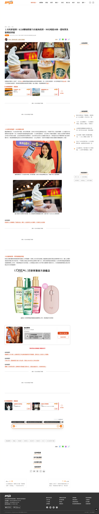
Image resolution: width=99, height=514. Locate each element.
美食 (56, 2)
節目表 (60, 501)
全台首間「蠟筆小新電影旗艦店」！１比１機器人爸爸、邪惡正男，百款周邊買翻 (84, 136)
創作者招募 (61, 499)
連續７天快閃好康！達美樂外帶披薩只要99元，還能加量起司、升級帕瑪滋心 (25, 366)
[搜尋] (90, 3)
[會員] (93, 3)
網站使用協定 (75, 501)
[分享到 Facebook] (60, 39)
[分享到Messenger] (66, 39)
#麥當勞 (20, 441)
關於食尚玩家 (49, 497)
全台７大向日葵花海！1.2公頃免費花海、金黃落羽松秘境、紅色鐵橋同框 (85, 142)
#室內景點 (84, 177)
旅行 (62, 2)
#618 (43, 441)
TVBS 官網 (86, 512)
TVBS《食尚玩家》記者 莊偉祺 (16, 39)
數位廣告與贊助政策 (77, 503)
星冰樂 (64, 81)
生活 (78, 2)
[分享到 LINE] (63, 39)
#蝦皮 (14, 441)
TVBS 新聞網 (92, 512)
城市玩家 (33, 2)
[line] (54, 507)
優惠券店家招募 (62, 497)
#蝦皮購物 (8, 441)
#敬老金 (83, 180)
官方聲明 (88, 501)
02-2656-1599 (14, 504)
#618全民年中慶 (50, 441)
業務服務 (74, 497)
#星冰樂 (32, 441)
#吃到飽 (77, 180)
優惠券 (41, 2)
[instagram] (57, 507)
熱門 (51, 2)
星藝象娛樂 (88, 503)
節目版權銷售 (88, 497)
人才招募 (48, 501)
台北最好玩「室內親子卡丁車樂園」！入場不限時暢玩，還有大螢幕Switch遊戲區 (84, 149)
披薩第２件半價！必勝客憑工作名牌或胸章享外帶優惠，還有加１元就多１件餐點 (26, 354)
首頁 (6, 26)
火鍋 (12, 26)
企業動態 (48, 503)
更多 (83, 2)
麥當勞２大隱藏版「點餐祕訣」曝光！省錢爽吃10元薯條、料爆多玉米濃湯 (25, 222)
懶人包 (68, 2)
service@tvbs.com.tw (14, 502)
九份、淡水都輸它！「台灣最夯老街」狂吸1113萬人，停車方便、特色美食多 (84, 123)
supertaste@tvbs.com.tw (15, 500)
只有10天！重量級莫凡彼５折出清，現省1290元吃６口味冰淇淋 (22, 360)
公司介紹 (48, 499)
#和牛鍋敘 (89, 180)
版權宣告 (61, 503)
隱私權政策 (75, 499)
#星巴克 (26, 441)
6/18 (22, 81)
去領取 (28, 94)
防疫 (47, 83)
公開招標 (88, 499)
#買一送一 (77, 177)
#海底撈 (38, 441)
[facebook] (47, 507)
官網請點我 (26, 331)
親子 (73, 2)
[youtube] (50, 507)
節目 (46, 2)
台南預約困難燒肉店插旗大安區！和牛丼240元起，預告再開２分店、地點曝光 (85, 129)
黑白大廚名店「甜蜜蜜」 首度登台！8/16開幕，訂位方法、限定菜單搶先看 (84, 116)
